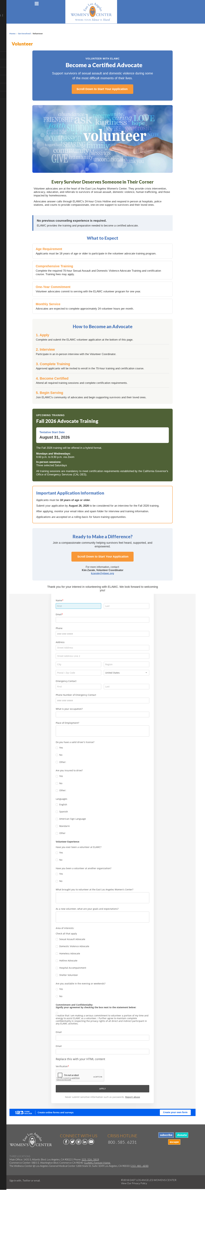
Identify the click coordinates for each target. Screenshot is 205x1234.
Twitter (27, 1180)
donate (182, 1135)
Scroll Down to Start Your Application (102, 89)
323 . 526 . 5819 (90, 1159)
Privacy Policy (139, 1183)
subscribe (166, 1135)
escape (174, 1142)
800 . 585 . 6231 (122, 1142)
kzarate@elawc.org (102, 573)
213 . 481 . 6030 (139, 1165)
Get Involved (24, 33)
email (37, 1180)
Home (12, 33)
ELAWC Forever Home (97, 1162)
